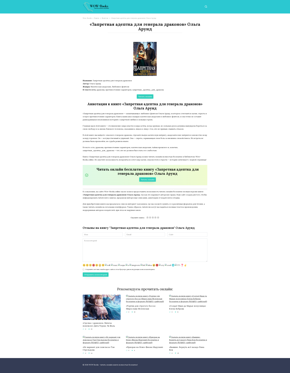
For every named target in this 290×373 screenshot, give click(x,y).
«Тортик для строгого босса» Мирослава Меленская (141, 307)
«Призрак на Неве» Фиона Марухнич (144, 347)
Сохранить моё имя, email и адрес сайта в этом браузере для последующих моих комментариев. (120, 269)
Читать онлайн (145, 96)
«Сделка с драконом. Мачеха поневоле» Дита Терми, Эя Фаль (99, 324)
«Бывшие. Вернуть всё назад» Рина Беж (186, 348)
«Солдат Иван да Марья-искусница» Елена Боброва (187, 307)
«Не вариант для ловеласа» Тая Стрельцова (99, 348)
